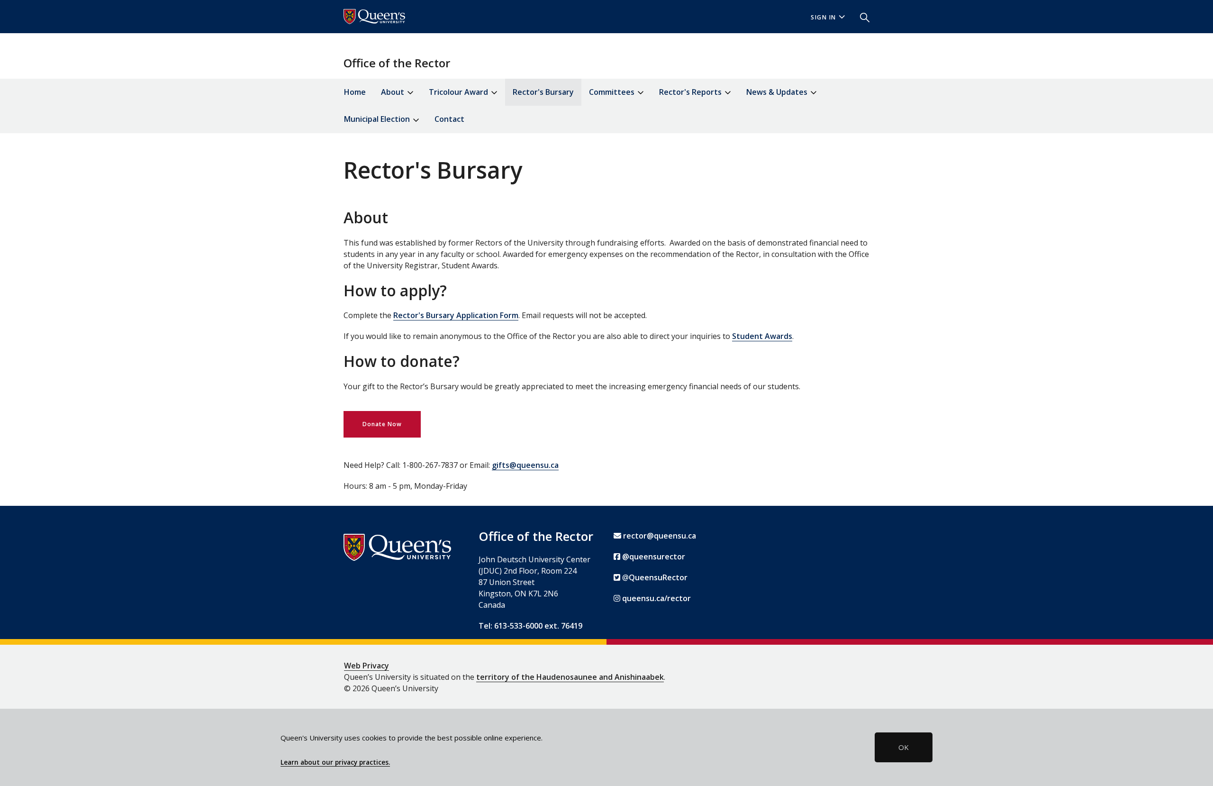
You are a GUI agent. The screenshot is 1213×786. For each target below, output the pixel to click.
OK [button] (903, 747)
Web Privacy (366, 665)
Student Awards (762, 336)
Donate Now (382, 424)
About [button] (393, 92)
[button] (860, 16)
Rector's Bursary (543, 92)
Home (355, 92)
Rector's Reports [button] (691, 92)
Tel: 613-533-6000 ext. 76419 (530, 626)
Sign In (823, 17)
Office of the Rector (397, 63)
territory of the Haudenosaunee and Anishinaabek (570, 677)
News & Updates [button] (777, 92)
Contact (449, 119)
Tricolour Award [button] (459, 92)
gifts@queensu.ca (525, 465)
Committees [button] (612, 92)
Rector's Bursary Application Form (455, 315)
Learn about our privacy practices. (335, 762)
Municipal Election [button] (378, 119)
